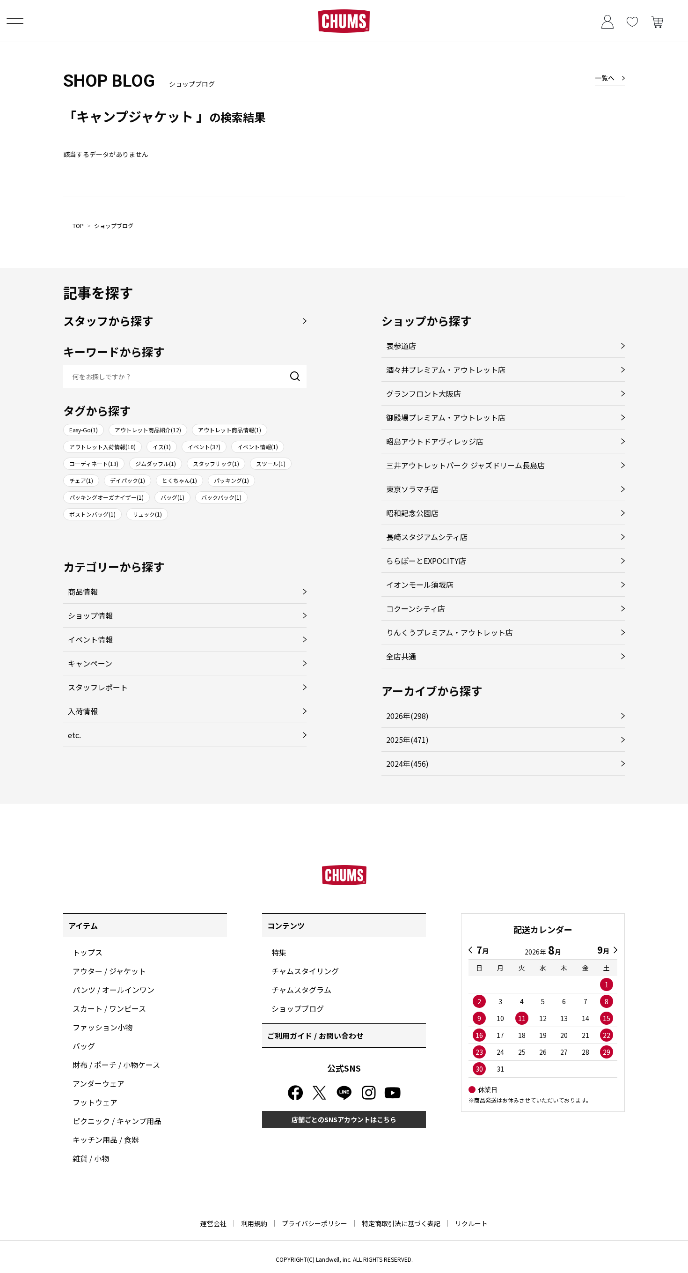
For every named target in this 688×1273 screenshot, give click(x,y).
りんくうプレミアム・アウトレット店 (449, 632)
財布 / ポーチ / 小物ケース (116, 1064)
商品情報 (83, 591)
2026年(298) (407, 715)
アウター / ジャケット (109, 971)
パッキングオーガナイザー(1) (106, 497)
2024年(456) (407, 763)
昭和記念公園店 (412, 512)
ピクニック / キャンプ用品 (117, 1120)
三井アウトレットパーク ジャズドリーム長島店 (465, 465)
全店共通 (401, 656)
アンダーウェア (98, 1083)
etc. (74, 734)
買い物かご (656, 21)
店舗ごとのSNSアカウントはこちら (344, 1119)
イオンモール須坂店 (420, 584)
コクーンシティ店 (415, 608)
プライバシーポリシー (314, 1223)
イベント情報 (90, 639)
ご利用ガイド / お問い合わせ (315, 1035)
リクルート (471, 1223)
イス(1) (162, 447)
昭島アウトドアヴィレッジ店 (434, 441)
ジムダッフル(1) (155, 463)
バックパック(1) (221, 497)
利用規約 (254, 1223)
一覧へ (605, 77)
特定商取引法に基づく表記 (401, 1223)
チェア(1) (81, 480)
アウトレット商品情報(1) (229, 430)
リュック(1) (147, 514)
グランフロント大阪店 (423, 393)
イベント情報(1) (257, 447)
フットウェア (95, 1102)
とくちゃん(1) (179, 480)
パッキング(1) (231, 480)
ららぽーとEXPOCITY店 (426, 560)
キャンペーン (90, 663)
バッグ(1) (172, 497)
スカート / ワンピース (109, 1008)
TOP (78, 225)
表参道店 (401, 345)
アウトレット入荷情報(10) (102, 447)
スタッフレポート (98, 687)
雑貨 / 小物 (91, 1158)
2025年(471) (407, 739)
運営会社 (213, 1223)
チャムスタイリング (305, 971)
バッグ (84, 1045)
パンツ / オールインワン (113, 989)
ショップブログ (113, 225)
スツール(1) (270, 463)
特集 (278, 952)
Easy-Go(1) (83, 430)
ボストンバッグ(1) (92, 514)
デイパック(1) (127, 480)
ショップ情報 (90, 615)
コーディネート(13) (93, 463)
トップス (87, 952)
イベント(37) (204, 447)
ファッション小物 (102, 1027)
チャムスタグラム (301, 989)
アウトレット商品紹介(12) (148, 430)
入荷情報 (83, 711)
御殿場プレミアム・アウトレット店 (445, 417)
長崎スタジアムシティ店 (427, 536)
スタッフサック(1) (216, 463)
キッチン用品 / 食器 (106, 1139)
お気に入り (632, 21)
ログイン (607, 21)
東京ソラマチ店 (412, 489)
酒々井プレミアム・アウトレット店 (445, 369)
